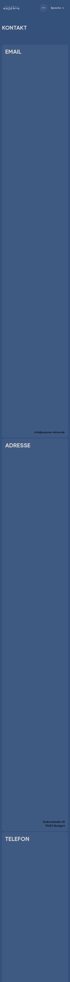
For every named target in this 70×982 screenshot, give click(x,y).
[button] (43, 8)
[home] (11, 8)
